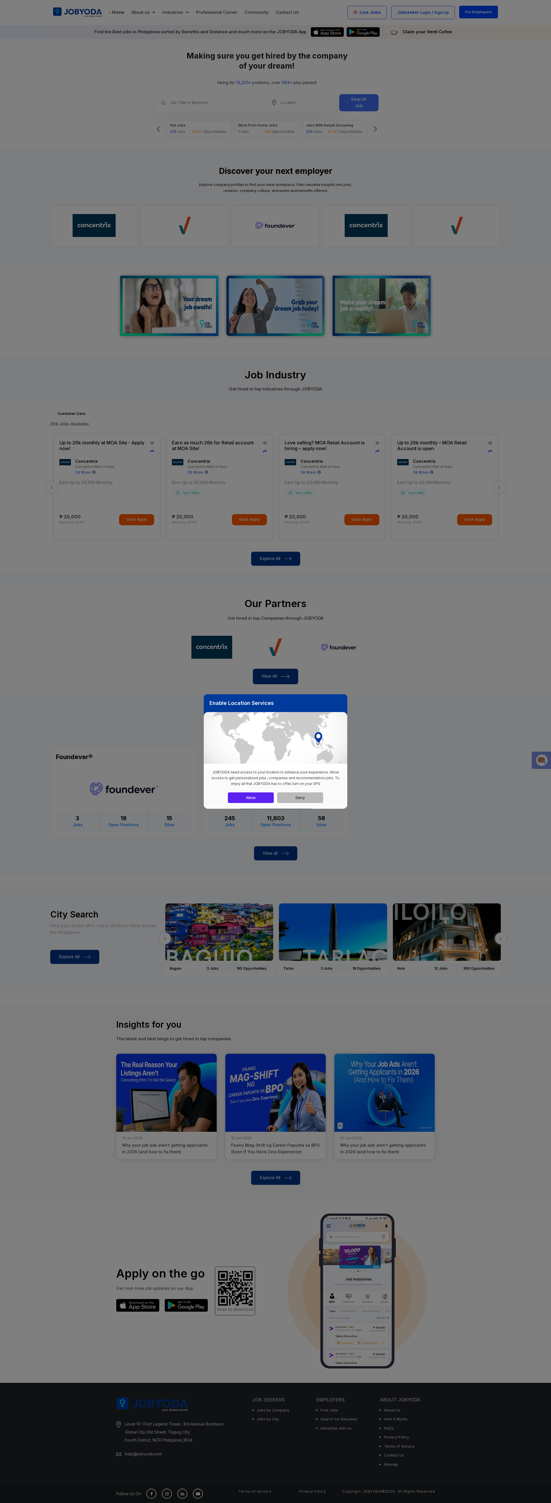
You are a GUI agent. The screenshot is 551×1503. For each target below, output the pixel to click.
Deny (300, 797)
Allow (251, 797)
